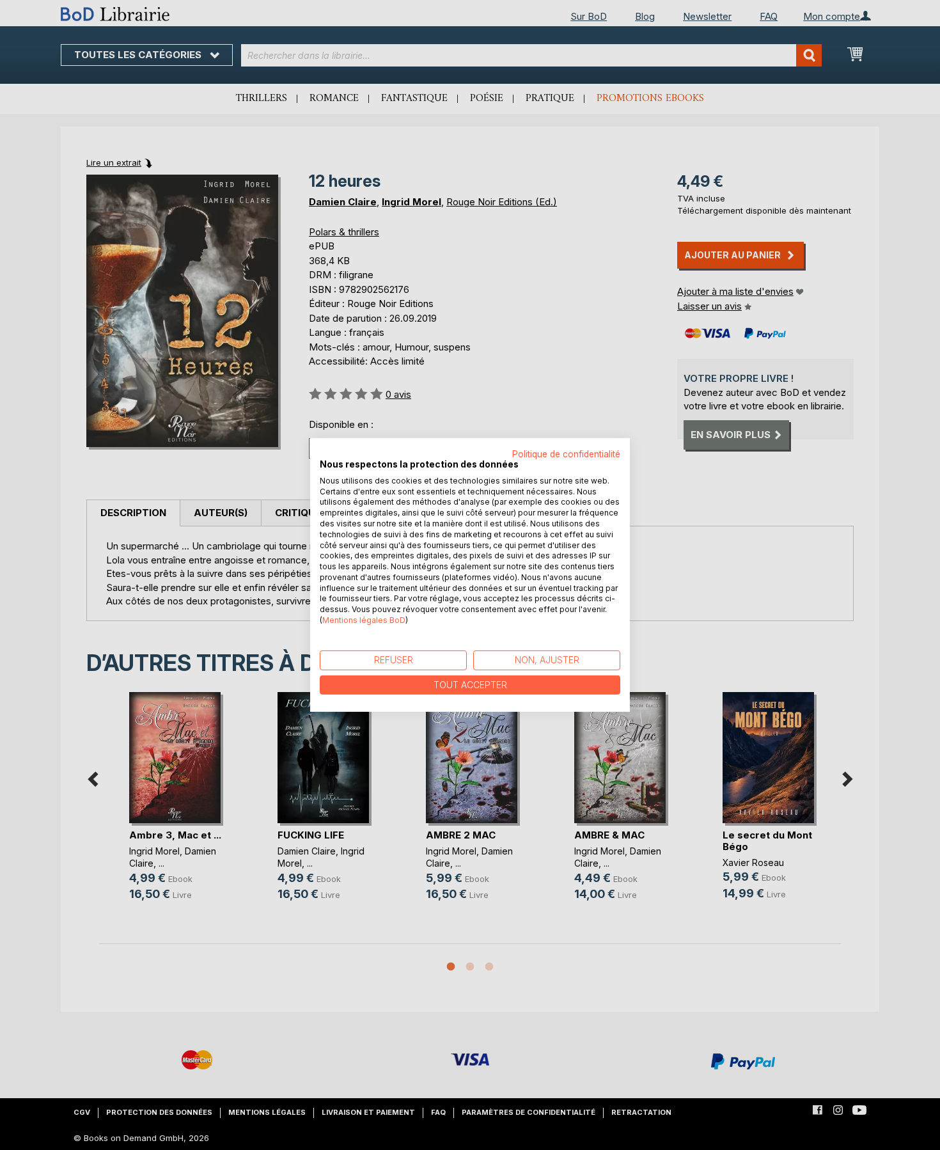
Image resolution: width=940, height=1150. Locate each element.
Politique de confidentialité (566, 454)
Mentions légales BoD (363, 620)
